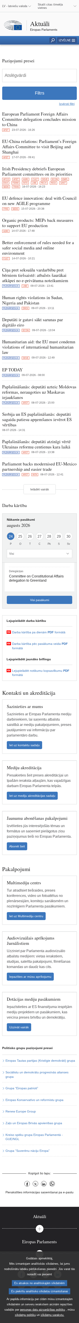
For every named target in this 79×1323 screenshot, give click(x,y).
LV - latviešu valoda (14, 6)
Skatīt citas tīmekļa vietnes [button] (50, 6)
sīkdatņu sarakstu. (52, 1315)
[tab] (39, 1216)
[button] (67, 40)
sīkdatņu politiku (25, 1315)
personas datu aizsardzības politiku (42, 1309)
